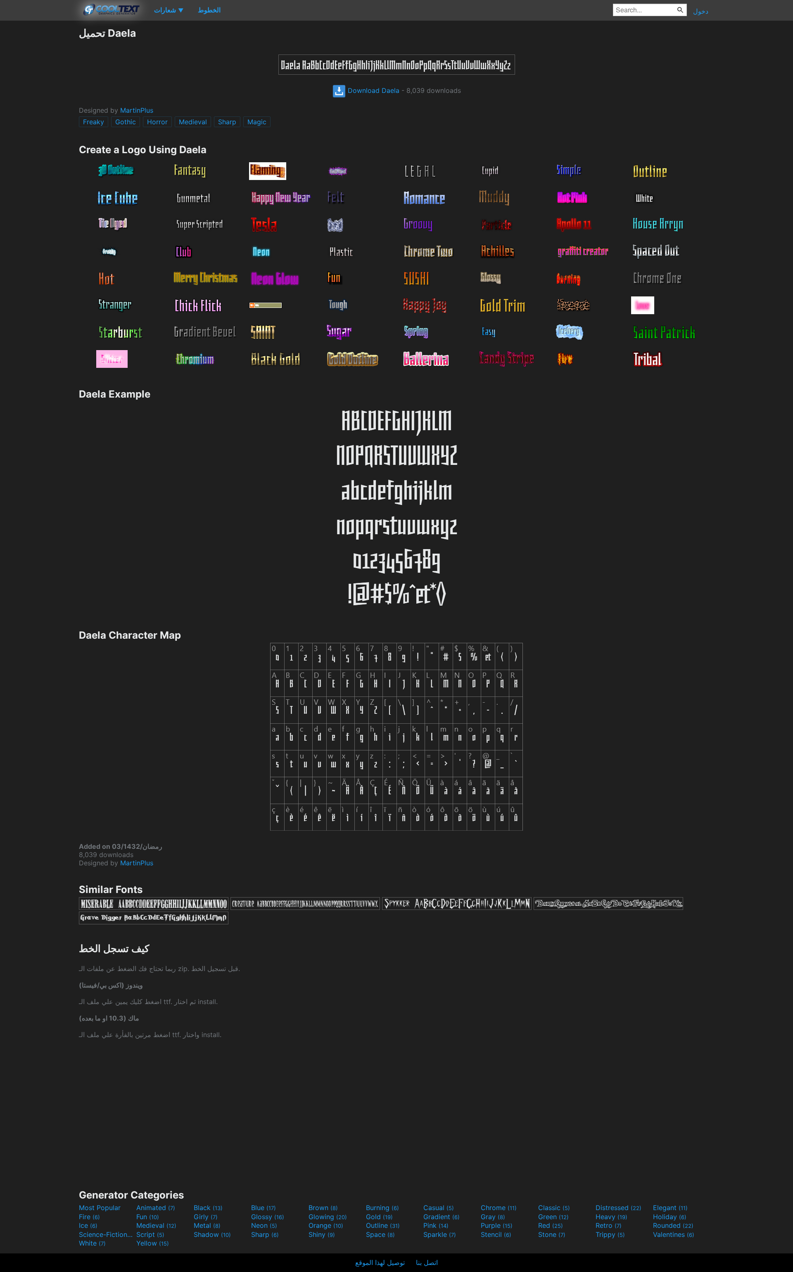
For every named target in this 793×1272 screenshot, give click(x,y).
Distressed (618, 1207)
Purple (497, 1225)
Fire (89, 1217)
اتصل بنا (427, 1262)
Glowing (328, 1217)
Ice (88, 1225)
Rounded (673, 1225)
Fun (147, 1217)
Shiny (322, 1234)
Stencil (496, 1234)
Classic (554, 1207)
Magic (256, 122)
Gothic (125, 122)
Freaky (93, 122)
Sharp (227, 122)
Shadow (212, 1234)
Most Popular (100, 1207)
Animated (155, 1207)
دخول (700, 11)
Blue (263, 1207)
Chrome (499, 1207)
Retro (609, 1225)
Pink (436, 1225)
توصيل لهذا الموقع (380, 1262)
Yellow (152, 1243)
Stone (551, 1234)
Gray (493, 1217)
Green (553, 1217)
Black (208, 1207)
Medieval (193, 122)
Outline (383, 1225)
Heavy (611, 1217)
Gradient (441, 1217)
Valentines (673, 1234)
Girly (206, 1217)
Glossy (267, 1217)
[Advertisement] (39, 151)
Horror (157, 122)
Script (150, 1234)
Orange (326, 1225)
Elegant (670, 1207)
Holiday (669, 1217)
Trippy (610, 1234)
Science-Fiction (106, 1234)
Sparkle (439, 1234)
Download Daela (372, 90)
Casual (438, 1207)
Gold (379, 1217)
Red (550, 1225)
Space (380, 1234)
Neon (264, 1225)
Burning (382, 1207)
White (92, 1243)
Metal (207, 1225)
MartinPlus (136, 110)
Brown (323, 1207)
